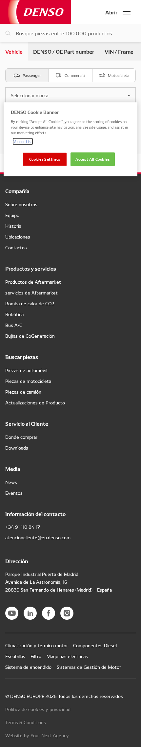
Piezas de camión (23, 391)
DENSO (35, 12)
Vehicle (14, 51)
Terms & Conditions (25, 722)
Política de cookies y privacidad (37, 709)
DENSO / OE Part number (63, 51)
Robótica (14, 314)
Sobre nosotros (21, 204)
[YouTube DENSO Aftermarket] (11, 613)
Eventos (14, 492)
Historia (13, 225)
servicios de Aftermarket (31, 292)
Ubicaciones (17, 236)
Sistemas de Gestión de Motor (89, 667)
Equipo (12, 215)
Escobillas (15, 656)
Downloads (16, 447)
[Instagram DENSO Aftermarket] (66, 613)
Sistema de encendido (28, 667)
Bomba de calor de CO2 (29, 303)
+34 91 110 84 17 (22, 527)
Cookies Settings (44, 159)
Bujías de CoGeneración (30, 335)
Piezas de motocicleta (28, 381)
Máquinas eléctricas (67, 656)
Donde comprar (21, 437)
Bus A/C (13, 325)
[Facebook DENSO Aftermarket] (48, 613)
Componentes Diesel (95, 645)
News (11, 482)
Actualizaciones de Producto (35, 402)
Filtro (35, 656)
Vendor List (22, 141)
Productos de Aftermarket (33, 281)
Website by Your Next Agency (37, 735)
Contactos (16, 247)
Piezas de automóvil (26, 370)
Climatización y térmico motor (36, 645)
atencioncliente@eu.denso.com (37, 537)
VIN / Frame (119, 51)
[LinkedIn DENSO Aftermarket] (30, 613)
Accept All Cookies (92, 159)
